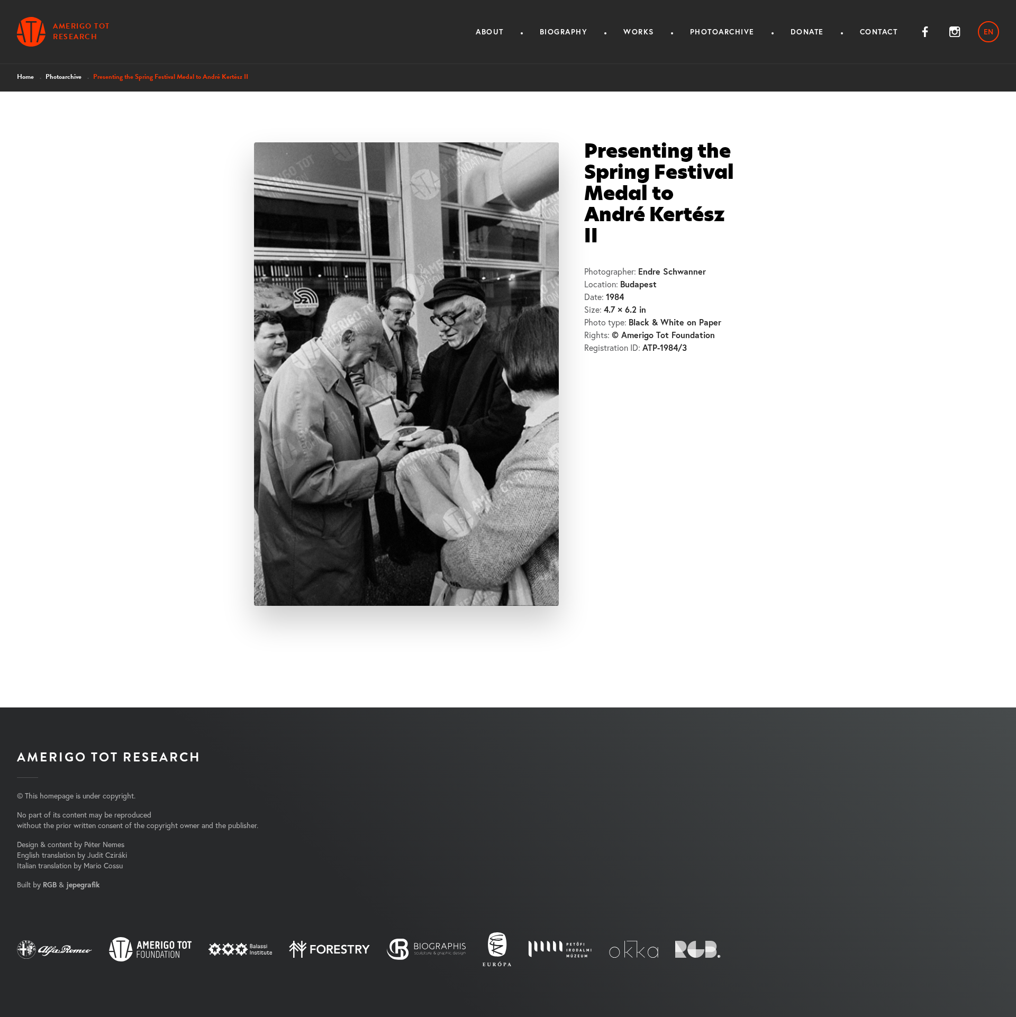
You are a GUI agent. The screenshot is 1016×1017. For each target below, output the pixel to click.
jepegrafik (82, 884)
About (490, 32)
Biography (564, 32)
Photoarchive (722, 32)
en (988, 32)
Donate (807, 32)
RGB (50, 884)
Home (25, 76)
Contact (879, 32)
